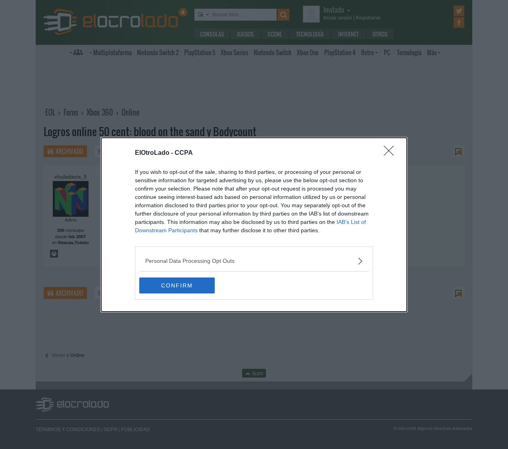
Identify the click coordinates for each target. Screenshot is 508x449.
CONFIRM (177, 285)
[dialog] (254, 225)
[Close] (391, 153)
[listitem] (254, 261)
